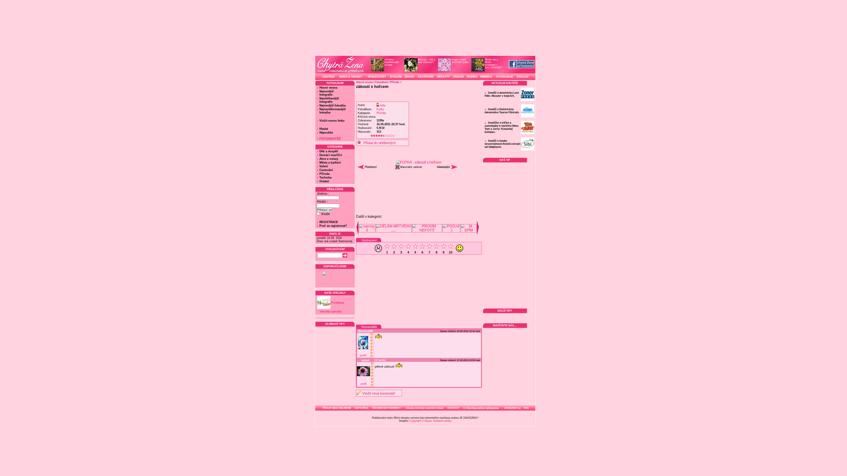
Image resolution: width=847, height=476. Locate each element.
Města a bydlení (330, 162)
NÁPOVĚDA (361, 408)
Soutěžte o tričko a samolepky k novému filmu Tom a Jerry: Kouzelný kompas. (501, 127)
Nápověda (326, 132)
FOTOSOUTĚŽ (330, 138)
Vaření (323, 166)
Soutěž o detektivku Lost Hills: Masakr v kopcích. (502, 94)
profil (363, 355)
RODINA (472, 76)
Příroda (324, 173)
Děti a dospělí (328, 151)
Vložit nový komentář (378, 393)
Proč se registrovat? (333, 225)
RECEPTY (443, 76)
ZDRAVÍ (409, 76)
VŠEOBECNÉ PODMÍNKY (386, 408)
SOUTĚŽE (328, 76)
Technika (325, 177)
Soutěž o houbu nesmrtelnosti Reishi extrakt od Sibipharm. (502, 144)
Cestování (326, 170)
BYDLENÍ (396, 76)
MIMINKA (486, 76)
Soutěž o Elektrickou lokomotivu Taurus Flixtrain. (502, 111)
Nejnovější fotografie (325, 93)
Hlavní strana (328, 87)
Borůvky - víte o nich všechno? (426, 60)
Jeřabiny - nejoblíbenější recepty (391, 62)
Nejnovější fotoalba (332, 105)
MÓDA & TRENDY (350, 76)
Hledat (323, 128)
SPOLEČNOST (377, 76)
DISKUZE (522, 76)
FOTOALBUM (504, 76)
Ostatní (324, 181)
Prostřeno (337, 302)
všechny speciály (331, 311)
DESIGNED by (512, 408)
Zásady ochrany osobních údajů (424, 408)
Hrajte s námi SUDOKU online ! (460, 62)
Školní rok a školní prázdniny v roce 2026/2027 (493, 63)
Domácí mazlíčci (330, 155)
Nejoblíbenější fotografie (328, 100)
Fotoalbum (381, 82)
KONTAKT (453, 408)
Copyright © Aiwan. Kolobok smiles (431, 420)
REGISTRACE (328, 222)
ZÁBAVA (458, 76)
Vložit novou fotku (332, 120)
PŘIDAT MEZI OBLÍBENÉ (337, 408)
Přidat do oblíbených (378, 143)
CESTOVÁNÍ (425, 76)
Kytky (380, 109)
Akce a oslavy (328, 158)
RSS (526, 408)
